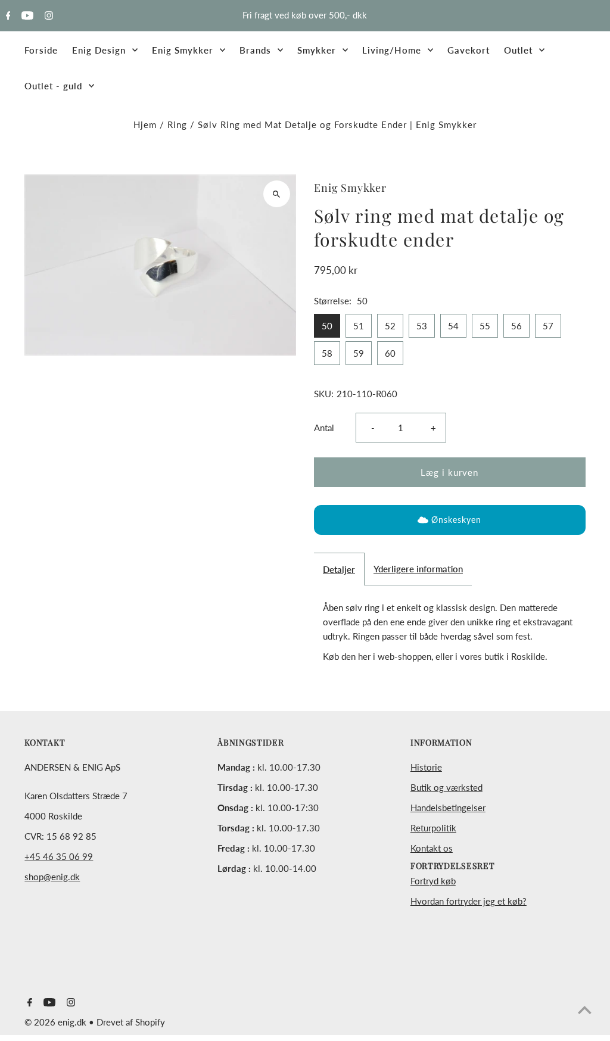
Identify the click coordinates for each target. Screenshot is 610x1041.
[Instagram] (47, 16)
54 (453, 325)
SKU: (324, 393)
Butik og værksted (446, 787)
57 (548, 325)
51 (358, 325)
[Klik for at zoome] (276, 193)
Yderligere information (418, 568)
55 (485, 325)
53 (421, 325)
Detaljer (339, 569)
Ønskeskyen (456, 520)
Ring (177, 124)
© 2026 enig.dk (56, 1022)
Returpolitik (433, 827)
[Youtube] (25, 16)
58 (327, 353)
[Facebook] (7, 16)
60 (390, 353)
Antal (324, 427)
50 (327, 325)
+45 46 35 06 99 (58, 856)
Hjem (145, 124)
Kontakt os (431, 848)
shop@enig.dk (52, 876)
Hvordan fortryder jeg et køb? (468, 901)
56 (516, 325)
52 (390, 325)
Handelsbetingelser (447, 807)
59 (358, 353)
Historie (426, 767)
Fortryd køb (433, 880)
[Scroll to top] (584, 1009)
